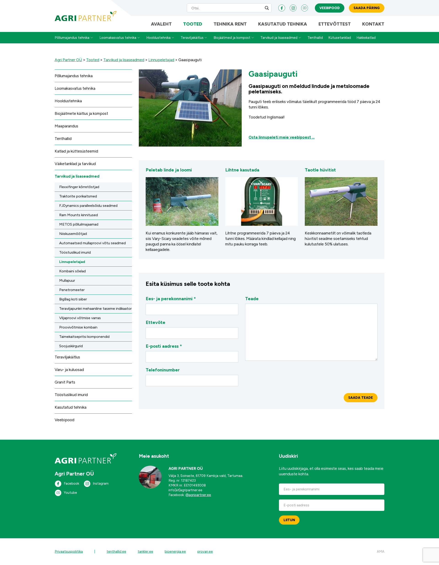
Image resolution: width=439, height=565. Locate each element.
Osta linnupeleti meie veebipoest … (282, 137)
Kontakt (373, 24)
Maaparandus (66, 126)
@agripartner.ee (198, 495)
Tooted (192, 24)
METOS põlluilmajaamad (78, 224)
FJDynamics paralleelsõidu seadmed (88, 205)
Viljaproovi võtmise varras (80, 318)
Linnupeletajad (72, 262)
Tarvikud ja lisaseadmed (278, 38)
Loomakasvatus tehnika (117, 38)
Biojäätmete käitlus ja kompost (81, 113)
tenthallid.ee (116, 551)
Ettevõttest (335, 24)
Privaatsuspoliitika (69, 551)
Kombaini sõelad (72, 271)
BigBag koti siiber (73, 299)
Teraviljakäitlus (192, 38)
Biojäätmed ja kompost (232, 38)
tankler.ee (145, 551)
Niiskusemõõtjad (73, 233)
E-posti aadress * (164, 346)
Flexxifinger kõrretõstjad (79, 187)
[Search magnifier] (266, 8)
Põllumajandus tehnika (72, 38)
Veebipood (329, 8)
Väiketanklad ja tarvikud (75, 163)
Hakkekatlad (366, 38)
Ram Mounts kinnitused (78, 215)
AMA (380, 551)
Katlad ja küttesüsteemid (76, 151)
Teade (252, 298)
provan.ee (205, 551)
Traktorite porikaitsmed (78, 196)
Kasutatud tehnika (282, 24)
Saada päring (366, 8)
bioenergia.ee (175, 551)
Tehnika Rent (230, 24)
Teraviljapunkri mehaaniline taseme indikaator (95, 308)
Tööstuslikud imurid (75, 252)
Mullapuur (67, 280)
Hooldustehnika (158, 38)
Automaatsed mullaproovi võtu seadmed (92, 243)
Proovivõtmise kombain (78, 327)
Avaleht (161, 24)
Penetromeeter (72, 290)
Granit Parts (65, 382)
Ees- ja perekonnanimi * (171, 298)
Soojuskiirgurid (71, 346)
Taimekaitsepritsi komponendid (84, 336)
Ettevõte (155, 322)
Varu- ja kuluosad (69, 369)
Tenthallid (315, 38)
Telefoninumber (163, 370)
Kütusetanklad (339, 38)
